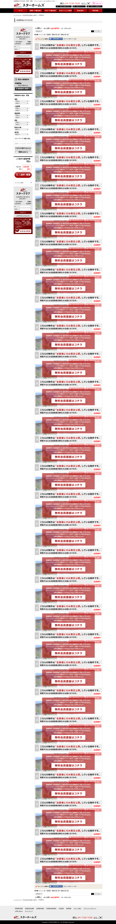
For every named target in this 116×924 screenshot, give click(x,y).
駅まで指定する (23, 85)
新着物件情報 (19, 908)
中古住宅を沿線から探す (30, 15)
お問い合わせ (19, 911)
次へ (99, 31)
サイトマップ (29, 911)
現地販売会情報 (29, 908)
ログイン (23, 52)
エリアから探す (19, 182)
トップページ (17, 15)
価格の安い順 (56, 34)
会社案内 (61, 908)
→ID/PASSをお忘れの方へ (23, 56)
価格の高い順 (65, 34)
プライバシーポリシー (90, 908)
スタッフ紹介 (77, 908)
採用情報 (68, 908)
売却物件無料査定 (51, 908)
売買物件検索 (40, 908)
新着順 (49, 34)
